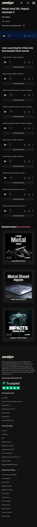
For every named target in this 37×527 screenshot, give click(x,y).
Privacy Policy (6, 413)
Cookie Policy (6, 416)
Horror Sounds (6, 501)
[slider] (14, 36)
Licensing (5, 398)
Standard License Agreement (11, 26)
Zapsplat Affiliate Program (10, 464)
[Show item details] (33, 36)
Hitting (7, 17)
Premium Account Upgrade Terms (12, 401)
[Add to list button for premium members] (29, 36)
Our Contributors (7, 453)
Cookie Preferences (7, 420)
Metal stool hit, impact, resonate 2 (13, 57)
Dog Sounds (5, 497)
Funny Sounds (6, 478)
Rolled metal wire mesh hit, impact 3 (14, 206)
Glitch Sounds (6, 508)
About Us (4, 430)
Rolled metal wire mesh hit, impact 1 (14, 173)
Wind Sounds (6, 516)
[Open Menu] (33, 3)
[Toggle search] (21, 3)
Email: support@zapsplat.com (12, 378)
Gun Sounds (5, 482)
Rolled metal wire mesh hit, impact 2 (14, 189)
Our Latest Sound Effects (9, 474)
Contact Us (5, 434)
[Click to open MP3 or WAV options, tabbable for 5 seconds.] (25, 36)
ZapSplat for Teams (7, 446)
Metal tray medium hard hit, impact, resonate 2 (17, 123)
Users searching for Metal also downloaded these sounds (17, 49)
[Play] (4, 36)
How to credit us (7, 442)
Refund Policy (6, 405)
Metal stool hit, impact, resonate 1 (13, 74)
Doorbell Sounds (7, 486)
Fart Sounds (5, 493)
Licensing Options (18, 67)
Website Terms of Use (8, 409)
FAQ (3, 438)
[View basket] (28, 3)
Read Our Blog (6, 461)
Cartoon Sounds (6, 512)
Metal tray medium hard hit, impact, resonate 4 (17, 90)
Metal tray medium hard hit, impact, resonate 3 (17, 107)
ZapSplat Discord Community (10, 457)
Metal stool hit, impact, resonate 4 (13, 140)
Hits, (3, 17)
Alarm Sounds (6, 505)
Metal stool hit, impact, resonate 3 (16, 10)
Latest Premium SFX (8, 449)
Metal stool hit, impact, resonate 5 (13, 156)
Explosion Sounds (7, 490)
